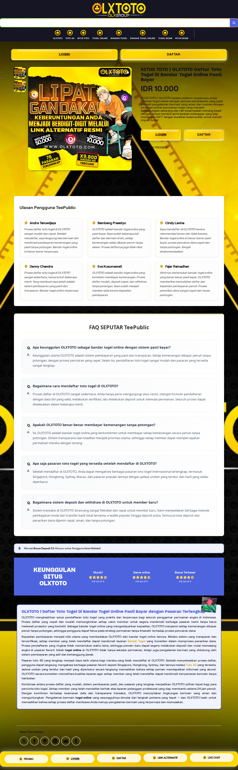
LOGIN (64, 54)
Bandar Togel (137, 641)
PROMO (28, 758)
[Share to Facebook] (34, 740)
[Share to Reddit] (65, 740)
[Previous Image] (31, 119)
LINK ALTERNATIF (168, 757)
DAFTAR (173, 54)
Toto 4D (191, 665)
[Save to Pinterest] (55, 740)
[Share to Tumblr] (76, 740)
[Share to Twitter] (24, 740)
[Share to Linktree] (44, 740)
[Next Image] (129, 119)
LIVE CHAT (214, 757)
